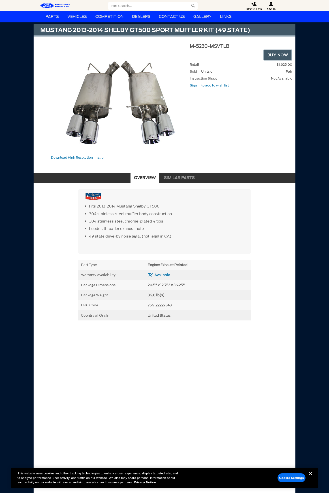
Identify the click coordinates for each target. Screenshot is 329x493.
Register (254, 6)
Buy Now (277, 55)
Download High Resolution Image (77, 157)
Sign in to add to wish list (209, 85)
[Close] (311, 477)
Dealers (141, 16)
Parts (52, 16)
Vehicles (77, 16)
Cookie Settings (291, 478)
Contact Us (172, 16)
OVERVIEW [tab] (145, 178)
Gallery (202, 16)
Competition (109, 16)
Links (226, 16)
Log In (270, 6)
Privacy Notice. (145, 482)
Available (162, 274)
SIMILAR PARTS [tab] (179, 178)
